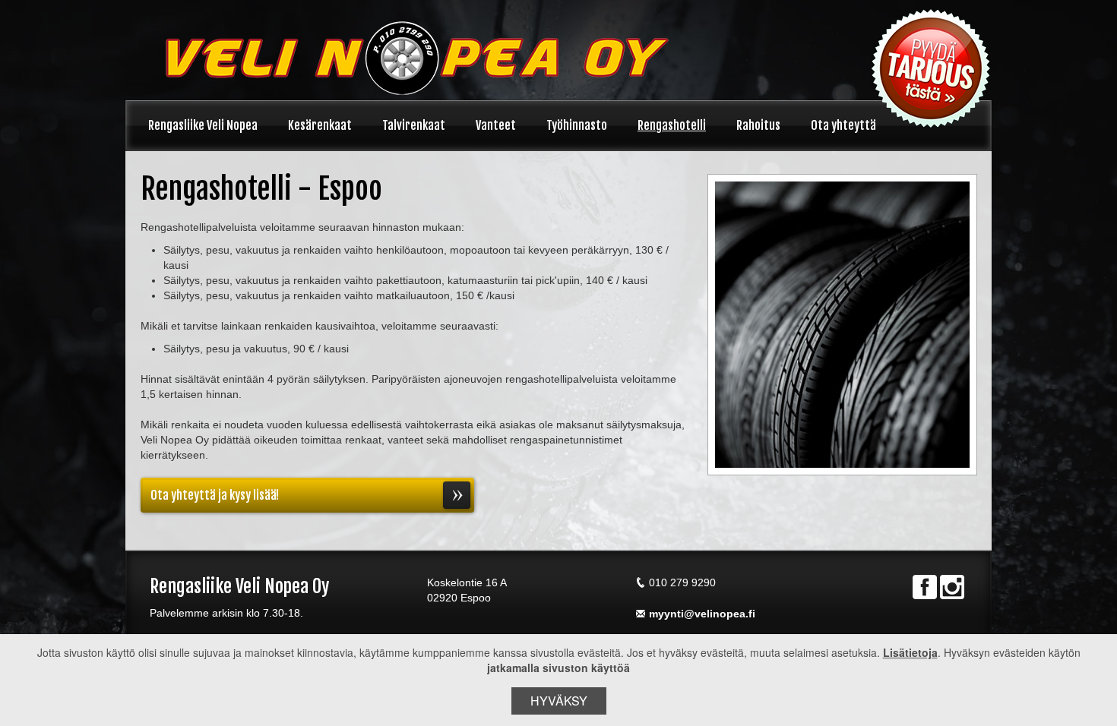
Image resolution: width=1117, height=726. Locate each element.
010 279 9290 (682, 582)
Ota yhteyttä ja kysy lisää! (214, 495)
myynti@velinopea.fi (702, 614)
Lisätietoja (910, 652)
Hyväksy (558, 700)
